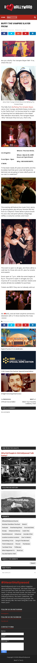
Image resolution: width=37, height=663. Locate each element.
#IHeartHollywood (15, 582)
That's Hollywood (7, 544)
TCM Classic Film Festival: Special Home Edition (17, 371)
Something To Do (8, 321)
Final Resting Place (16, 527)
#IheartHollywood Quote (10, 521)
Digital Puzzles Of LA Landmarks (12, 349)
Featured (5, 527)
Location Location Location (10, 537)
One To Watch (26, 537)
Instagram (5, 613)
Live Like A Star (28, 534)
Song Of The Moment (22, 540)
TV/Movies (17, 547)
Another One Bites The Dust (11, 524)
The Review (26, 544)
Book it (24, 524)
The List (17, 544)
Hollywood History (14, 531)
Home (3, 17)
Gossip (4, 531)
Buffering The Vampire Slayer (22, 107)
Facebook (4, 621)
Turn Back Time (7, 547)
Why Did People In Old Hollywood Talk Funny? (17, 454)
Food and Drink (29, 527)
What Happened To (8, 550)
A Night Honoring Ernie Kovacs (11, 394)
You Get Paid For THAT (9, 554)
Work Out (20, 550)
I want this (26, 531)
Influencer (18, 534)
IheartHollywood (7, 534)
